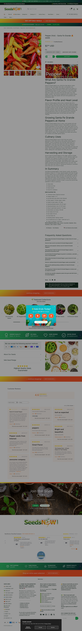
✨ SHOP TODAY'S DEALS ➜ (41, 322)
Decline (53, 627)
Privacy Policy (47, 623)
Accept (40, 627)
